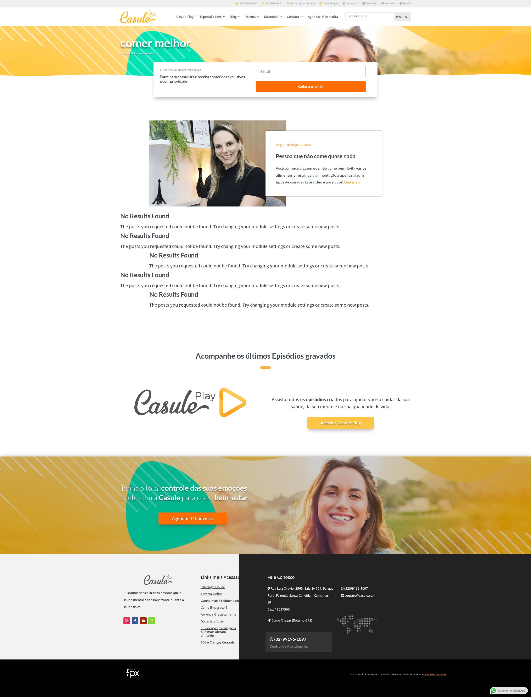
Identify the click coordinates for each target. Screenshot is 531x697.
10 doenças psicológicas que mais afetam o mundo (218, 632)
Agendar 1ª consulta (323, 17)
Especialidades (211, 17)
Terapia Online (212, 594)
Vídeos (306, 145)
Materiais (271, 17)
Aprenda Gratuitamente (218, 614)
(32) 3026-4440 (273, 3)
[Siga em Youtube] (143, 620)
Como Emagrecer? (214, 607)
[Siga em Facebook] (135, 620)
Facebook (371, 3)
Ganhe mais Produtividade (220, 601)
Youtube (389, 3)
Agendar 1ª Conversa (193, 518)
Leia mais (352, 182)
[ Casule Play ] (184, 17)
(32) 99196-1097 (248, 3)
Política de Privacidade (434, 674)
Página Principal (129, 53)
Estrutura (252, 17)
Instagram (351, 3)
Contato (293, 17)
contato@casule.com (302, 3)
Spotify (406, 3)
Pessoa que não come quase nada (316, 156)
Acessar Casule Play (340, 423)
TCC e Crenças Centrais (217, 642)
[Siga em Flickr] (151, 620)
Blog (233, 17)
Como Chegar (329, 3)
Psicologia (292, 145)
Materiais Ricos (212, 621)
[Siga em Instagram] (126, 620)
